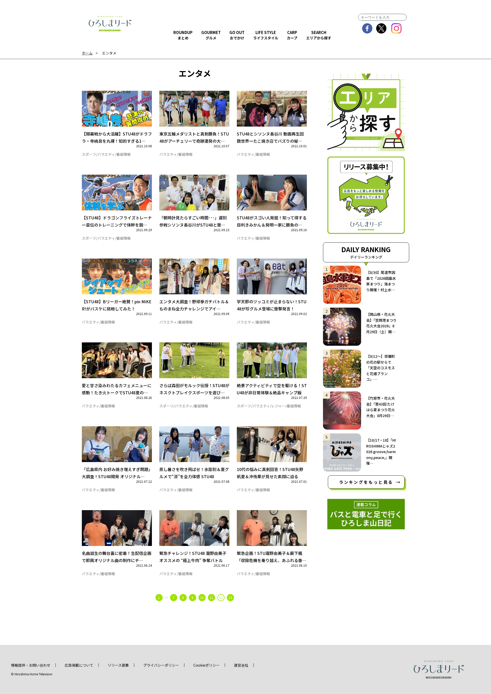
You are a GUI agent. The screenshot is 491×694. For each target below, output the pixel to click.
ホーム (87, 53)
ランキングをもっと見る (366, 482)
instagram (396, 28)
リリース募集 (118, 665)
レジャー (278, 406)
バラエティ (106, 154)
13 (230, 597)
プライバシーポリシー (161, 665)
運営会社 (241, 665)
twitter (381, 28)
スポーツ (89, 154)
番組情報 (123, 154)
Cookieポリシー (206, 665)
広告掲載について (79, 665)
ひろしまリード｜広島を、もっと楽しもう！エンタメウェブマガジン (110, 23)
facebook (367, 28)
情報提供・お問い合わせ (30, 665)
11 (211, 597)
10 (202, 597)
